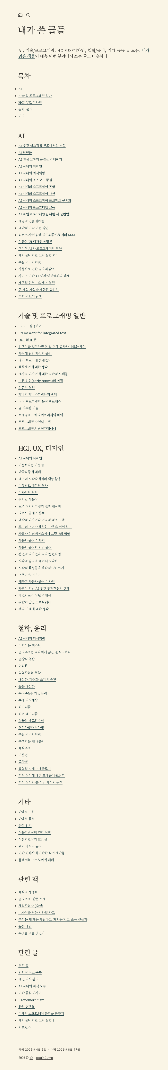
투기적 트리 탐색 (30, 296)
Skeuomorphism (31, 1000)
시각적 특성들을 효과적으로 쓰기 (41, 568)
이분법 (23, 755)
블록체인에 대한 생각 (33, 367)
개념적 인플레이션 (31, 221)
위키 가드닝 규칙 (30, 846)
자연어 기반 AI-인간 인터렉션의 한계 (43, 276)
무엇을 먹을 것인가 (31, 933)
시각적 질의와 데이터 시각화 (38, 561)
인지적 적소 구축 (30, 972)
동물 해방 (25, 926)
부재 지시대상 (28, 700)
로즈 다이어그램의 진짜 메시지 (39, 506)
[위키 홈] (20, 15)
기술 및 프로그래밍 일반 (35, 95)
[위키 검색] (28, 15)
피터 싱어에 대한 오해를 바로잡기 (41, 775)
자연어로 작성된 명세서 (34, 595)
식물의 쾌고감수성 (31, 720)
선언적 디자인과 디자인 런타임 (39, 554)
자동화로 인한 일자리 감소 (36, 269)
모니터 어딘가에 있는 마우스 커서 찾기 (45, 526)
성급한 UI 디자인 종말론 (35, 241)
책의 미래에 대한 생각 (33, 609)
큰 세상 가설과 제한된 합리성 (38, 289)
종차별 (23, 761)
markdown (44, 1057)
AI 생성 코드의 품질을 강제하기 (40, 159)
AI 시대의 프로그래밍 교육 (36, 207)
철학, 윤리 (25, 109)
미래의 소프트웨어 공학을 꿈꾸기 (41, 1013)
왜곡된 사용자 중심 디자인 (36, 581)
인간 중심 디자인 (30, 993)
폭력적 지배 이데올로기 (34, 768)
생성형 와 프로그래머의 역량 (40, 248)
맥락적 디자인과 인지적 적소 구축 (41, 520)
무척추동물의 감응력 (32, 693)
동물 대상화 (26, 686)
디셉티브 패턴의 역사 (33, 485)
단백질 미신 (26, 812)
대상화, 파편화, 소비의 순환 (37, 679)
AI (20, 89)
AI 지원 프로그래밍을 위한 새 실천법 (43, 214)
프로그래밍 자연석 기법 (34, 422)
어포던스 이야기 (29, 575)
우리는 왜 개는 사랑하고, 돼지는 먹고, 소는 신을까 (52, 919)
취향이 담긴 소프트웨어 (34, 602)
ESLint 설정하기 (30, 326)
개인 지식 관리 (28, 979)
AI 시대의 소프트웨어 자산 (36, 193)
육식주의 (24, 748)
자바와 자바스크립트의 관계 (37, 394)
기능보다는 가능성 (31, 465)
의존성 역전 (26, 387)
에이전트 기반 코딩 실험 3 (36, 1020)
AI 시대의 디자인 (30, 166)
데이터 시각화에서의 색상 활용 (39, 479)
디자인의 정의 (28, 492)
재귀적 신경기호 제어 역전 (36, 282)
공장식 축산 (26, 659)
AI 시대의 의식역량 (31, 173)
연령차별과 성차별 (31, 727)
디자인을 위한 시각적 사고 (36, 912)
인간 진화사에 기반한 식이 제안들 (41, 853)
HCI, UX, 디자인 (30, 102)
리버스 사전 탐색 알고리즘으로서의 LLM (46, 235)
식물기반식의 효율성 (32, 839)
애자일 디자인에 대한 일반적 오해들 (43, 374)
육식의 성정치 (28, 892)
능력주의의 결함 (29, 673)
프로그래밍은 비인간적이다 (37, 428)
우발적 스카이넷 (29, 262)
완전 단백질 (26, 1006)
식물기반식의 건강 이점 (34, 832)
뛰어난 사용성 (28, 499)
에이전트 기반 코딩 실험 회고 (38, 255)
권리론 (23, 666)
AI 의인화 (25, 152)
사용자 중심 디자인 (31, 540)
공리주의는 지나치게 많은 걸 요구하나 (44, 652)
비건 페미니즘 (28, 714)
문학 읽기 (25, 825)
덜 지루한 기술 (28, 408)
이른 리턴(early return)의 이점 (40, 380)
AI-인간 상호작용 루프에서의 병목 (42, 145)
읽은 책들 (26, 56)
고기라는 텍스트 (29, 645)
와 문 (27, 340)
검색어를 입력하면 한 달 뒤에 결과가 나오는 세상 (52, 346)
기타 (21, 116)
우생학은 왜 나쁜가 (31, 741)
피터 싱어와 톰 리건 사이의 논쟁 (40, 782)
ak (31, 1057)
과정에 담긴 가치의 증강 (35, 353)
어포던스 (24, 1027)
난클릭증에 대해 (29, 472)
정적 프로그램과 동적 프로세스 (39, 401)
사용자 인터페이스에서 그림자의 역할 (44, 533)
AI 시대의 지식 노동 (32, 986)
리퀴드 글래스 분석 (31, 513)
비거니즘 (24, 707)
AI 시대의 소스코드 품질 (35, 180)
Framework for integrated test (42, 333)
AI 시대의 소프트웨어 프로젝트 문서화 (44, 200)
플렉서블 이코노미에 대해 (36, 860)
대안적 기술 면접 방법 (33, 228)
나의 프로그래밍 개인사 (34, 360)
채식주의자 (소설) (30, 905)
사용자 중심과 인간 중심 (35, 547)
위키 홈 (23, 965)
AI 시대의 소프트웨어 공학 (36, 187)
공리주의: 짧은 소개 (31, 899)
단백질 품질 (26, 819)
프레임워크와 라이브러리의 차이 (40, 415)
